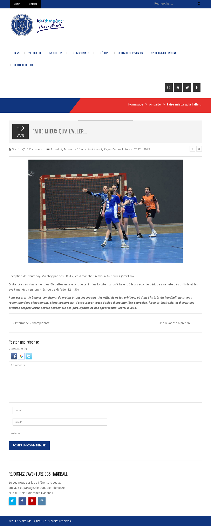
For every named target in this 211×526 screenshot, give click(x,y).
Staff (15, 149)
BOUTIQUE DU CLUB (24, 65)
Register (32, 4)
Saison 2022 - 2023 (137, 149)
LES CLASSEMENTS (80, 53)
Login (17, 4)
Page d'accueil (113, 149)
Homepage (135, 104)
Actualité (155, 104)
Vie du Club (34, 53)
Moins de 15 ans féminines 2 (83, 149)
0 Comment (34, 149)
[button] (14, 356)
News (17, 53)
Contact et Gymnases (130, 53)
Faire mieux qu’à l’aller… (59, 131)
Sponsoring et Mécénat (164, 53)
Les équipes (104, 53)
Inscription (55, 53)
